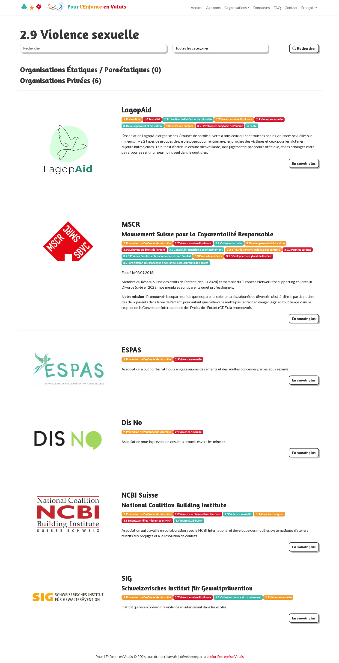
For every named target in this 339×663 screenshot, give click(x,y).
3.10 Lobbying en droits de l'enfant (144, 249)
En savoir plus (304, 163)
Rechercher (306, 48)
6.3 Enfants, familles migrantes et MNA (147, 520)
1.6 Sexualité (152, 119)
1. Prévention (131, 119)
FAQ (277, 7)
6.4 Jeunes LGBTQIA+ (188, 520)
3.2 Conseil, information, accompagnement (196, 249)
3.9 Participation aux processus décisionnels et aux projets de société (165, 262)
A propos (213, 7)
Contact (291, 7)
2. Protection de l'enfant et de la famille (188, 119)
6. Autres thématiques (269, 514)
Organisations (235, 7)
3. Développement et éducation (142, 126)
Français (307, 7)
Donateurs (261, 7)
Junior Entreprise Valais (225, 656)
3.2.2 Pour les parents (297, 249)
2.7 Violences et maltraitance (234, 119)
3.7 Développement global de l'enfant (220, 126)
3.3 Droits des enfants (179, 126)
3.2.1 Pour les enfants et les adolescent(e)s (253, 249)
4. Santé (252, 126)
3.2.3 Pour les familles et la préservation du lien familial (157, 256)
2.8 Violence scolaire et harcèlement (197, 514)
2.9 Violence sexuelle (269, 119)
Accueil (196, 7)
